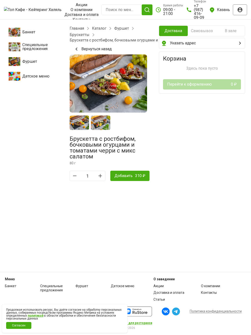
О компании (81, 10)
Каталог (99, 28)
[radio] (173, 31)
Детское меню (122, 286)
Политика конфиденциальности (216, 311)
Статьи (159, 299)
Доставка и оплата (81, 15)
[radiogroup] (202, 31)
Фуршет (121, 28)
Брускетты (79, 35)
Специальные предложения (51, 288)
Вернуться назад (96, 49)
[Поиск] (147, 9)
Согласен (18, 325)
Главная (77, 28)
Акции (81, 5)
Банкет (10, 286)
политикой (35, 315)
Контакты (209, 293)
